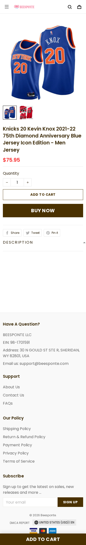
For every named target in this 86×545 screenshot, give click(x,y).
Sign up (70, 502)
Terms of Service (19, 461)
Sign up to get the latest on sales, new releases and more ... (38, 489)
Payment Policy (17, 445)
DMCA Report (20, 523)
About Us (11, 387)
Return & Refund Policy (24, 437)
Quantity (11, 173)
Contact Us (13, 395)
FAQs (8, 403)
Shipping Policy (17, 428)
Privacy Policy (16, 453)
